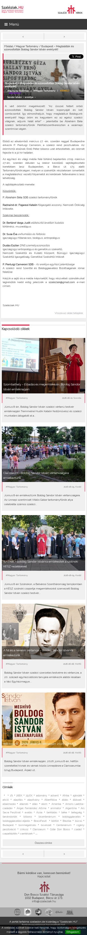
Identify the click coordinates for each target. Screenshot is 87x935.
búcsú (78, 821)
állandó (24, 804)
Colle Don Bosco (60, 829)
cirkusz (24, 829)
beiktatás (52, 812)
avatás (28, 812)
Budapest (8, 825)
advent (55, 795)
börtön (55, 821)
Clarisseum (39, 829)
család (78, 829)
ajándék (77, 795)
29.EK (29, 795)
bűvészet (46, 825)
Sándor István (14, 97)
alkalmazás (9, 804)
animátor (56, 808)
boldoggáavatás (71, 816)
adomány (41, 795)
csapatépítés (10, 833)
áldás (65, 799)
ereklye (29, 97)
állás (34, 804)
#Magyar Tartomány (44, 90)
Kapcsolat (43, 876)
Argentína (71, 808)
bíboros (27, 816)
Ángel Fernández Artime (31, 808)
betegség (76, 812)
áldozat (77, 799)
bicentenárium (47, 816)
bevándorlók (10, 816)
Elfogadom (72, 931)
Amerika (56, 804)
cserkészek (26, 833)
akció (6, 799)
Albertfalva (50, 799)
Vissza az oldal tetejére (69, 313)
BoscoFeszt (41, 821)
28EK (19, 795)
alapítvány (33, 799)
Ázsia (39, 812)
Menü (14, 24)
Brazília (67, 821)
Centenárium (64, 825)
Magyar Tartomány (27, 46)
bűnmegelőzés (27, 825)
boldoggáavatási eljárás (16, 821)
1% (11, 795)
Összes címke (43, 842)
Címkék (8, 787)
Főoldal (8, 46)
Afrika (65, 795)
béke (64, 812)
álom (44, 804)
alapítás (18, 799)
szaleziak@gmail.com (63, 282)
